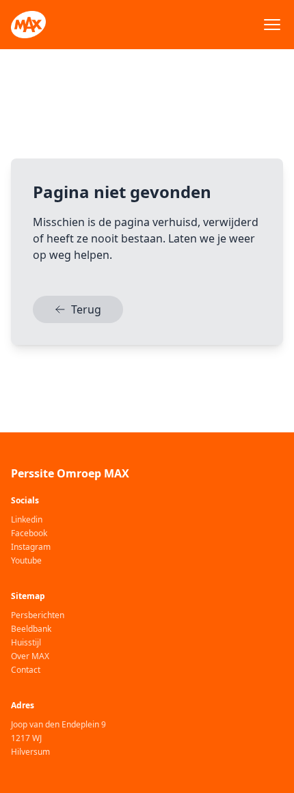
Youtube (26, 560)
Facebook (29, 533)
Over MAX (30, 656)
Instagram (31, 547)
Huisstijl (26, 642)
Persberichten (37, 615)
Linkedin (26, 519)
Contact (25, 670)
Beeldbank (31, 629)
